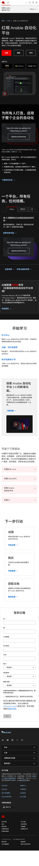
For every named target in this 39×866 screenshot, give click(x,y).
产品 (8, 21)
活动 (3, 824)
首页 (3, 21)
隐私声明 (12, 709)
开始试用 (11, 545)
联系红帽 (4, 826)
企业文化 (4, 789)
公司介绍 (4, 786)
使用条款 (23, 842)
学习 (30, 53)
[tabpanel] (19, 238)
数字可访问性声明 (25, 844)
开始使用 (11, 571)
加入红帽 (23, 797)
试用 (6, 53)
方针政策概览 (5, 844)
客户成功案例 (6, 793)
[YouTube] (7, 741)
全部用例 (8, 269)
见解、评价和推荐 (10, 347)
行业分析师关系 (6, 797)
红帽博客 (23, 826)
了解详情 (10, 411)
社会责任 (23, 793)
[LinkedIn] (3, 741)
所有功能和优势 (23, 269)
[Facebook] (12, 741)
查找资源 (11, 597)
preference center (10, 706)
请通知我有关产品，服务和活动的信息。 (19, 697)
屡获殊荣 (22, 780)
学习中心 (6, 335)
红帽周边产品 (24, 829)
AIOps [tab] (12, 209)
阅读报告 (5, 308)
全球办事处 (24, 824)
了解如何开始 (7, 180)
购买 (18, 53)
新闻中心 (23, 786)
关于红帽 (4, 822)
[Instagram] (22, 741)
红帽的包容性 (5, 829)
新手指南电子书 (9, 359)
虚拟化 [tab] (22, 209)
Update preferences (18, 137)
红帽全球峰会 (5, 831)
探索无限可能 (8, 233)
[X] (17, 741)
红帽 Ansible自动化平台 (6, 9)
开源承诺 (23, 789)
